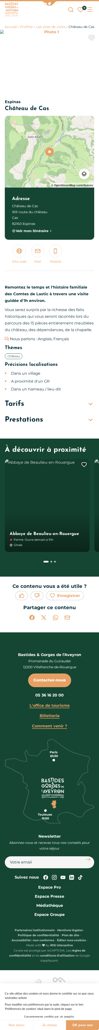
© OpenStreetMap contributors (72, 185)
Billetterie (50, 715)
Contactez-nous (49, 680)
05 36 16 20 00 (49, 695)
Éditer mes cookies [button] (71, 940)
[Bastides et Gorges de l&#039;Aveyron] (11, 9)
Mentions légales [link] (70, 930)
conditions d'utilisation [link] (57, 955)
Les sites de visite (50, 27)
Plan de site (70, 935)
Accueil (11, 27)
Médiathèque (49, 905)
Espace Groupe (49, 914)
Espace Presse (49, 896)
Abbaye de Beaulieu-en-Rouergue (44, 534)
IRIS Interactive (61, 945)
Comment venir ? (49, 726)
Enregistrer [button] (68, 595)
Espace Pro (49, 887)
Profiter (26, 27)
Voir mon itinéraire (32, 231)
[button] (49, 3)
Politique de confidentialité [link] (38, 935)
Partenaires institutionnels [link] (35, 930)
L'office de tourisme (50, 705)
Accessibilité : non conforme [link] (33, 940)
